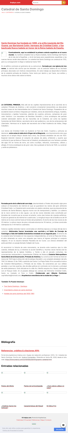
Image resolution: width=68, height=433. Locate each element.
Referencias (36, 420)
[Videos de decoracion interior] (32, 424)
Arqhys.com (15, 2)
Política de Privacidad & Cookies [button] (13, 430)
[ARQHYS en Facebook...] (34, 424)
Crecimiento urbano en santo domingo (18, 290)
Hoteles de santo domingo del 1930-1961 (19, 294)
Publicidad (20, 420)
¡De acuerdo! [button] (60, 429)
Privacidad (27, 420)
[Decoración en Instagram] (35, 424)
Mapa (42, 420)
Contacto (48, 420)
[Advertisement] (34, 27)
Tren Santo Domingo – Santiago (15, 286)
